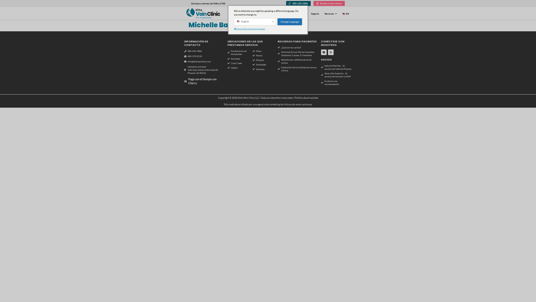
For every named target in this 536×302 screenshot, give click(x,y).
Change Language (290, 21)
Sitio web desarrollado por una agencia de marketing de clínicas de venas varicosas (268, 104)
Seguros (315, 13)
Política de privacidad (306, 97)
